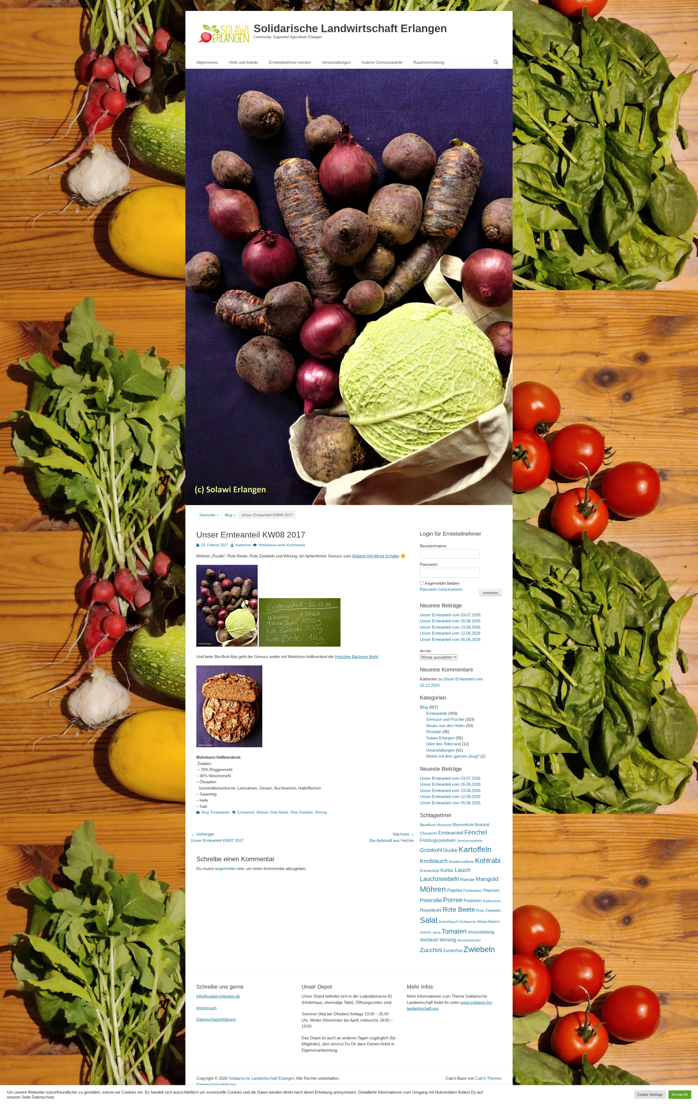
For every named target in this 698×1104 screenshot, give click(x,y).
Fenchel (475, 832)
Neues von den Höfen (445, 725)
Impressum (206, 1008)
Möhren (262, 812)
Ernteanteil (245, 812)
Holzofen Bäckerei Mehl (356, 656)
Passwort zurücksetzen (441, 589)
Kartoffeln (475, 849)
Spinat (436, 932)
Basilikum (428, 825)
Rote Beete (279, 812)
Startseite (209, 515)
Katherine (243, 545)
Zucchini (431, 950)
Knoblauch (434, 861)
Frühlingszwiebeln (438, 840)
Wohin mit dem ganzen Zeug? (452, 756)
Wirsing (321, 812)
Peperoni (491, 890)
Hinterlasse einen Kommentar (281, 545)
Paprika (454, 890)
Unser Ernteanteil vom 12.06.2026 (450, 633)
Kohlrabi (488, 860)
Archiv (425, 651)
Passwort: (429, 564)
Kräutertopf (429, 870)
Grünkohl (431, 850)
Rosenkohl (430, 910)
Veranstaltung (481, 931)
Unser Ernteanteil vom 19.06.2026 (450, 627)
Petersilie (431, 900)
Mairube (467, 879)
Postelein (473, 900)
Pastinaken (472, 890)
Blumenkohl (463, 824)
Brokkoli (482, 824)
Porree (452, 900)
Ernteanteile (220, 812)
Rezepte (433, 731)
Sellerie (425, 932)
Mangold (487, 879)
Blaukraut (444, 825)
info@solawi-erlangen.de (218, 996)
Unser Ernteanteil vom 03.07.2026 (450, 615)
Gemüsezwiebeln (470, 841)
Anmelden (490, 593)
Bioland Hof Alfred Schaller (375, 556)
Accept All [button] (680, 1095)
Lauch (463, 870)
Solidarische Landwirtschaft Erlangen (350, 28)
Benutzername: (433, 546)
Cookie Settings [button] (650, 1095)
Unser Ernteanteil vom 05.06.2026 (450, 639)
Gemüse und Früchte (445, 719)
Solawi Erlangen (440, 738)
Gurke (450, 850)
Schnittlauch (448, 922)
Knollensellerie (461, 862)
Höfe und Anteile (243, 62)
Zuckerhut (452, 950)
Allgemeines (207, 62)
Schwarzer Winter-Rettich (479, 922)
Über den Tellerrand (443, 744)
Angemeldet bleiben (442, 583)
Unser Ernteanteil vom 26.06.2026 (450, 621)
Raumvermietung (428, 62)
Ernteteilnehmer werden (290, 62)
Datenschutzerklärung (216, 1019)
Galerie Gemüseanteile (382, 62)
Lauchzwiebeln (439, 878)
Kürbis (446, 870)
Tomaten (454, 931)
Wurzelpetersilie (469, 940)
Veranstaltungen (336, 62)
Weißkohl (429, 940)
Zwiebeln (479, 949)
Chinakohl (428, 833)
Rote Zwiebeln (301, 812)
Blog (230, 515)
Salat (429, 920)
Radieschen (492, 901)
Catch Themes (488, 1078)
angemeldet (225, 868)
